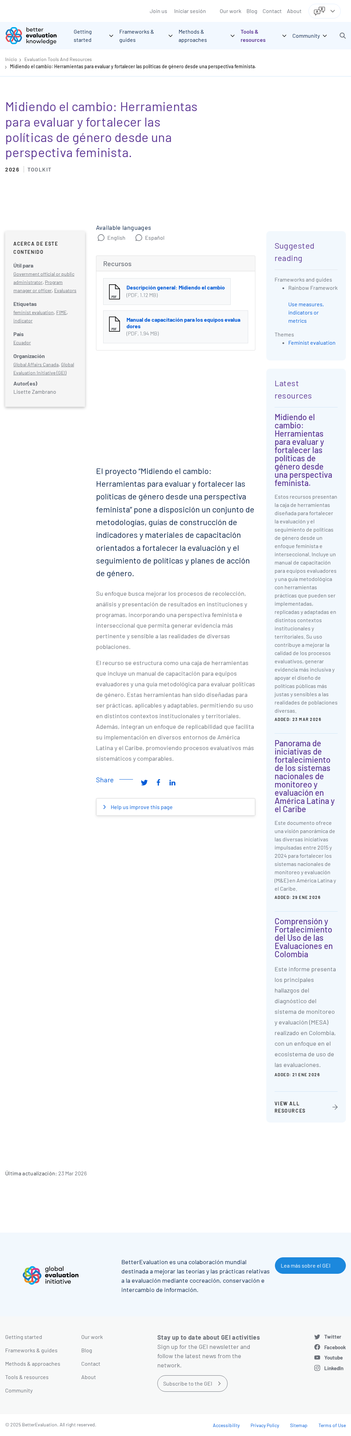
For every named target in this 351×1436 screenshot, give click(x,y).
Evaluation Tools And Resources (58, 59)
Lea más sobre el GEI (305, 1265)
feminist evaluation (33, 312)
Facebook (335, 1347)
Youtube (333, 1357)
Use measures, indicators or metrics (306, 312)
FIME (61, 312)
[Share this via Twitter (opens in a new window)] (144, 782)
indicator (23, 320)
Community (19, 1390)
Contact (272, 11)
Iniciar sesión (190, 11)
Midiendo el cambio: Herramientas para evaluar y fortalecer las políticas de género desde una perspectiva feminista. (133, 66)
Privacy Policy (265, 1425)
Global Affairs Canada (36, 364)
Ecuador (22, 342)
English (116, 237)
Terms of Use (332, 1425)
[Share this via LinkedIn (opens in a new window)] (172, 782)
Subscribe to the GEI (187, 1383)
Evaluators (65, 290)
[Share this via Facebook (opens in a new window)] (158, 782)
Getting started (23, 1336)
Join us (158, 11)
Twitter (332, 1336)
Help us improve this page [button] (141, 807)
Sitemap (298, 1425)
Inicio (11, 59)
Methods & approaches (32, 1363)
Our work (230, 11)
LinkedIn (333, 1368)
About (294, 11)
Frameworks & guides (31, 1350)
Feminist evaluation (312, 342)
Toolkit (39, 169)
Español (155, 237)
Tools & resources (27, 1377)
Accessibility (226, 1425)
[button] (343, 36)
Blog (251, 11)
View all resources (290, 1107)
